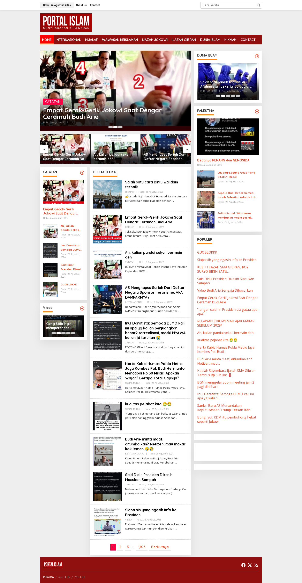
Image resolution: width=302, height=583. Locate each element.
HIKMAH (129, 191)
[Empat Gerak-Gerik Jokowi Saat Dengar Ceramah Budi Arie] (169, 236)
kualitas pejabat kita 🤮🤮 (148, 404)
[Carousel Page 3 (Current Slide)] (120, 127)
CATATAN (53, 108)
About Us (64, 577)
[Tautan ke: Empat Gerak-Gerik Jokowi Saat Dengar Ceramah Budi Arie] (63, 192)
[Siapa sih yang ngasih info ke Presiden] (176, 528)
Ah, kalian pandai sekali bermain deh (98, 116)
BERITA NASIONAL (134, 453)
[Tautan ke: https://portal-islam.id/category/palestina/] (257, 111)
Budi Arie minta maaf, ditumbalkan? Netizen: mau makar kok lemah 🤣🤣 (155, 444)
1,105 (141, 547)
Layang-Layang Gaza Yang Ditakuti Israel (236, 175)
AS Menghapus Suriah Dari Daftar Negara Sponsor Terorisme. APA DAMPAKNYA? (114, 156)
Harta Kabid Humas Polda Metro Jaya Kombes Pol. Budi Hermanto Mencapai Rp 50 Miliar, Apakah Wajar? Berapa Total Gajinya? (155, 370)
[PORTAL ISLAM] (66, 22)
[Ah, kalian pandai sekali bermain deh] (146, 271)
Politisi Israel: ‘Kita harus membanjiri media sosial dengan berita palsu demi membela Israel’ (235, 216)
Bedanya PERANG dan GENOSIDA (223, 160)
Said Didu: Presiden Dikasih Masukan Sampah (72, 267)
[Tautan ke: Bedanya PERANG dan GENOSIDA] (228, 136)
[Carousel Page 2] (115, 127)
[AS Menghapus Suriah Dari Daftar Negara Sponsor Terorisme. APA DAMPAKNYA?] (179, 311)
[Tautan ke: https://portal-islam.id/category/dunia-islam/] (257, 56)
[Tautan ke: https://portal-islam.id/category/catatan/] (82, 172)
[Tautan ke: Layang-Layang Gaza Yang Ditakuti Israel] (205, 179)
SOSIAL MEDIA (132, 382)
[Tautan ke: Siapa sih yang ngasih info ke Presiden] (107, 521)
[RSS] (256, 565)
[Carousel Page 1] (110, 127)
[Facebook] (243, 565)
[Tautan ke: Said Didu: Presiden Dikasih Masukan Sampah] (50, 269)
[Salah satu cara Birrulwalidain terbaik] (173, 201)
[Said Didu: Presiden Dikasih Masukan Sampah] (173, 493)
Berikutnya (160, 547)
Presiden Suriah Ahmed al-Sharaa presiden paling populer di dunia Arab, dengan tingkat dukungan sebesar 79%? (227, 84)
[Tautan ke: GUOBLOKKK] (50, 289)
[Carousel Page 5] (73, 333)
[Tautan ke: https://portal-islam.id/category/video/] (82, 308)
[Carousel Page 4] (68, 333)
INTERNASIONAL (134, 302)
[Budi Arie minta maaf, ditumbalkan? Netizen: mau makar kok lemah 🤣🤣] (176, 462)
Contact (80, 577)
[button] (258, 5)
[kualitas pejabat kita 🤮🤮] (176, 418)
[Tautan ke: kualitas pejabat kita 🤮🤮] (107, 415)
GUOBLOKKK (69, 284)
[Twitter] (249, 565)
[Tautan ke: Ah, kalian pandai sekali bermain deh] (115, 91)
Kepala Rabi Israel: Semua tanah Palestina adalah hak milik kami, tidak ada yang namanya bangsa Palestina (237, 195)
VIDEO (128, 519)
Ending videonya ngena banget (59, 326)
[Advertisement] (230, 452)
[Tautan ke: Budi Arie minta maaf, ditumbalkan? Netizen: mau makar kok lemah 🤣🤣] (107, 451)
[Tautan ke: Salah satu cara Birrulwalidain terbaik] (107, 193)
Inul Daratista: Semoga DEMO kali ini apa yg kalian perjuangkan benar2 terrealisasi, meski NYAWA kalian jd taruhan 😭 (165, 156)
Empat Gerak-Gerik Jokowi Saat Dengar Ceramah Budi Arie (59, 211)
